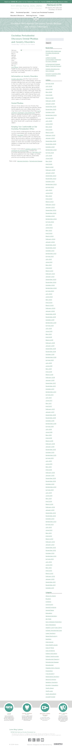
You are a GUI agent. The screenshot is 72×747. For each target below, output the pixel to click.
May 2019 (49, 334)
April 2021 (49, 268)
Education (49, 613)
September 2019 (51, 322)
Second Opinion (51, 679)
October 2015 (50, 452)
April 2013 (49, 536)
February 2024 (50, 170)
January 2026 (50, 103)
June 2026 (49, 89)
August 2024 (50, 152)
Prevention (49, 671)
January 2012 (50, 579)
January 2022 (50, 242)
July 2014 (49, 493)
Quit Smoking (50, 673)
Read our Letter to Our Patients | (19, 2)
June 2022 (49, 227)
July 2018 (49, 363)
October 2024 (50, 147)
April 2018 (49, 371)
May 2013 (49, 533)
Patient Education (51, 653)
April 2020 (49, 302)
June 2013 (49, 530)
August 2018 (50, 360)
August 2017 (50, 395)
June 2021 (49, 262)
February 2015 (50, 472)
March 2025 (50, 132)
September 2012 (51, 556)
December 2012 (51, 547)
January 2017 (50, 412)
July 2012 (49, 562)
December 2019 (51, 314)
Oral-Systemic (50, 650)
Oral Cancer (49, 642)
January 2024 (50, 173)
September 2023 (51, 184)
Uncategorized (50, 697)
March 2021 (49, 271)
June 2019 (49, 331)
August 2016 (50, 426)
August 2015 (50, 458)
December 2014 (51, 478)
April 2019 (49, 337)
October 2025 (50, 112)
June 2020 (49, 297)
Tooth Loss (49, 691)
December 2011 (51, 582)
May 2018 (49, 369)
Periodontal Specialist (22, 12)
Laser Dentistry (51, 633)
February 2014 (50, 507)
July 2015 (49, 461)
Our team (20, 135)
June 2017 (49, 400)
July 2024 (49, 155)
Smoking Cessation (52, 685)
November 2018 (51, 351)
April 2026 (49, 95)
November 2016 (51, 418)
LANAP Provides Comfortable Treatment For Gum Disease (53, 59)
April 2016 (49, 438)
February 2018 (50, 377)
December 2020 (51, 279)
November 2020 (51, 282)
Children (48, 601)
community (49, 604)
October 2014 (50, 484)
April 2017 (49, 406)
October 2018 (50, 354)
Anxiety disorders (17, 79)
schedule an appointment (19, 150)
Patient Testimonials (52, 656)
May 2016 (49, 435)
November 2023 (51, 178)
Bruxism (48, 599)
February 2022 (50, 239)
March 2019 (49, 340)
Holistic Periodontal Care (54, 630)
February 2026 (50, 101)
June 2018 (49, 366)
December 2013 (51, 513)
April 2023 (49, 199)
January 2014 (50, 510)
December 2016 (51, 415)
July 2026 (49, 86)
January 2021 (50, 276)
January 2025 (50, 138)
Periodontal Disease (35, 161)
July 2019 (49, 328)
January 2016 (50, 446)
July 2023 (49, 190)
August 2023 (50, 187)
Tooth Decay (50, 688)
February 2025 (50, 135)
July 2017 (49, 397)
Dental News (50, 610)
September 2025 (51, 115)
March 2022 (50, 236)
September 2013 (51, 521)
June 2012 (49, 565)
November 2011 (51, 585)
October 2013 (50, 518)
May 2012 (49, 567)
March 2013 (49, 539)
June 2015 (49, 464)
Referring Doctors (31, 15)
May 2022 (49, 230)
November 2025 (51, 109)
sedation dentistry (31, 149)
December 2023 (51, 175)
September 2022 (51, 219)
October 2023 (50, 181)
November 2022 (51, 213)
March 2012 (49, 573)
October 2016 (50, 420)
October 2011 (50, 588)
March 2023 (50, 201)
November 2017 (51, 386)
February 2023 (50, 204)
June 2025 (49, 124)
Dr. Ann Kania (14, 66)
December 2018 (51, 348)
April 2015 (49, 469)
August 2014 (50, 490)
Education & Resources (17, 15)
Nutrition (48, 639)
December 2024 (51, 141)
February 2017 (50, 409)
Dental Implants (51, 607)
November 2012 (51, 550)
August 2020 (50, 291)
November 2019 (51, 317)
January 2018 (50, 380)
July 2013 (49, 527)
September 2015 (51, 455)
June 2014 (49, 495)
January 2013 (50, 544)
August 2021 (50, 256)
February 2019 (50, 343)
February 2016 (50, 444)
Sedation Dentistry (52, 682)
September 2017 (51, 392)
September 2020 (51, 288)
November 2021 (51, 248)
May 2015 (49, 467)
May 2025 (49, 126)
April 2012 (49, 570)
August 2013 (50, 524)
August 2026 (50, 83)
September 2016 (51, 423)
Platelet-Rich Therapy (53, 668)
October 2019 (50, 320)
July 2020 (49, 294)
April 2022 (49, 233)
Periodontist (50, 665)
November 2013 (51, 516)
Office (12, 12)
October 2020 (50, 285)
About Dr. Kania (51, 596)
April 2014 (49, 501)
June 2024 (49, 158)
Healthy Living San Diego (54, 627)
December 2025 (51, 106)
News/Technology (51, 636)
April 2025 (49, 129)
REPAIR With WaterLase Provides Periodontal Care (53, 53)
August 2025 (50, 118)
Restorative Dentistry (52, 676)
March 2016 (49, 441)
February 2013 (50, 541)
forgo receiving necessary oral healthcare (26, 111)
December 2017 (51, 383)
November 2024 (51, 144)
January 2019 (50, 346)
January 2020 (50, 311)
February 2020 (50, 308)
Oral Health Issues (52, 645)
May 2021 (49, 265)
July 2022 (49, 224)
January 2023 (50, 207)
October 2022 (50, 216)
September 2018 (51, 357)
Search (48, 43)
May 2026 (49, 92)
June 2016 (49, 432)
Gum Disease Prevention (54, 622)
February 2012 (50, 576)
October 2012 (50, 553)
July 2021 (49, 259)
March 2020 (50, 305)
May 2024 (49, 161)
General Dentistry (23, 161)
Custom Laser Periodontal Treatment (42, 12)
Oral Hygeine (50, 648)
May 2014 (49, 498)
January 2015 (50, 475)
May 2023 (49, 196)
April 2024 (49, 164)
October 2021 (50, 250)
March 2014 (49, 504)
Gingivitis (48, 619)
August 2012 (50, 559)
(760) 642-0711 (36, 152)
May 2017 (49, 403)
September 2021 (51, 253)
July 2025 (49, 121)
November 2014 (51, 481)
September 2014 (51, 487)
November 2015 (51, 449)
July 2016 (49, 429)
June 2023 (49, 193)
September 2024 (51, 150)
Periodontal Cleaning (52, 659)
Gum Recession (51, 624)
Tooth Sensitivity (51, 694)
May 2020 (49, 299)
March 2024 (49, 167)
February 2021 (50, 273)
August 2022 (50, 222)
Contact (41, 15)
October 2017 (50, 389)
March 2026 (50, 98)
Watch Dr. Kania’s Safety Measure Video (51, 2)
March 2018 (49, 374)
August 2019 (50, 325)
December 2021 (51, 245)
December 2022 (51, 210)
